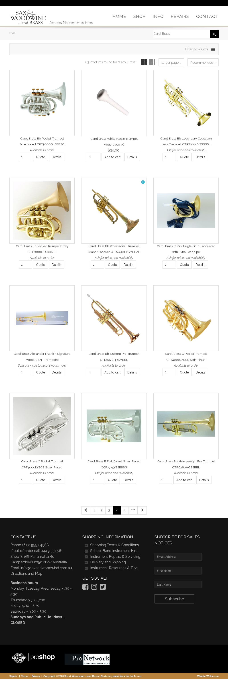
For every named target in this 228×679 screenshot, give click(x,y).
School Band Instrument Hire (113, 551)
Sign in (13, 676)
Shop (12, 33)
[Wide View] (151, 62)
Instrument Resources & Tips (114, 568)
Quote (40, 157)
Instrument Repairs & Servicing (115, 556)
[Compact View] (143, 62)
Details (56, 157)
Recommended (202, 62)
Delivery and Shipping (108, 562)
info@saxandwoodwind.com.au (46, 568)
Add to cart (112, 157)
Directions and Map (26, 573)
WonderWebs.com (208, 676)
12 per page (170, 62)
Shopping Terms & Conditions (114, 545)
